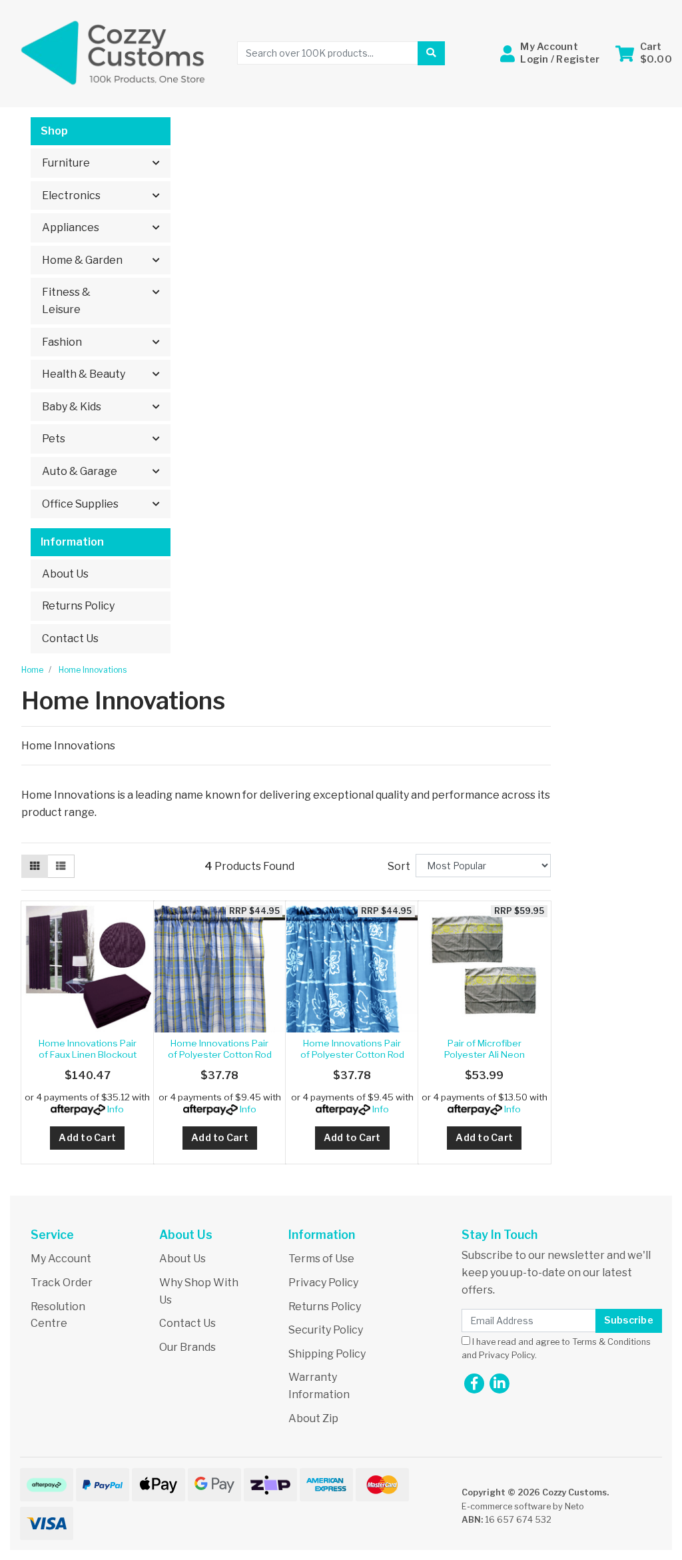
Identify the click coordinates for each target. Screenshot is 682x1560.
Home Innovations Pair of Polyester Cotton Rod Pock (220, 1054)
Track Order (62, 1282)
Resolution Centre (58, 1315)
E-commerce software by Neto (523, 1506)
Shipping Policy (327, 1354)
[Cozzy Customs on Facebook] (474, 1383)
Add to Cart (87, 1138)
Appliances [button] (70, 227)
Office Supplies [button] (80, 504)
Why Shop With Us (198, 1291)
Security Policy (325, 1330)
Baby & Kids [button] (71, 406)
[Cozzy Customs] (113, 52)
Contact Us (70, 638)
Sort (399, 866)
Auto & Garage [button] (79, 471)
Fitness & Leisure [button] (66, 301)
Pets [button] (53, 438)
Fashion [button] (62, 342)
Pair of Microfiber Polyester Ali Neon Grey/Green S (484, 1054)
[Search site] (431, 53)
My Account (61, 1258)
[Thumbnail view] (34, 867)
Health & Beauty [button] (83, 374)
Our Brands (187, 1347)
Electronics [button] (71, 195)
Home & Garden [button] (82, 260)
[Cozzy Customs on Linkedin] (500, 1383)
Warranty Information (319, 1386)
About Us (65, 574)
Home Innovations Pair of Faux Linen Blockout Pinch (88, 1054)
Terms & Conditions (611, 1342)
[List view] (60, 867)
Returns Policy (78, 605)
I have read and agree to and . (556, 1348)
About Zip (313, 1418)
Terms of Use (321, 1258)
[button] (549, 53)
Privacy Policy (323, 1282)
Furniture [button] (66, 163)
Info (115, 1109)
